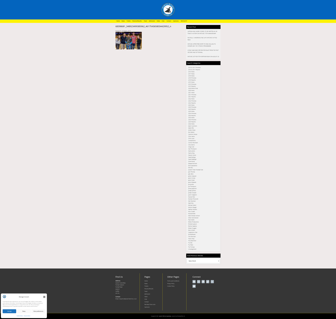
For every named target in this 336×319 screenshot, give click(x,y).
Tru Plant (190, 245)
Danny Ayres (191, 151)
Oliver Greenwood (193, 218)
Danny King (191, 153)
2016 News (191, 72)
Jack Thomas (191, 172)
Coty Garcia (191, 145)
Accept (9, 311)
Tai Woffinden (192, 234)
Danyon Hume (192, 155)
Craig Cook (191, 147)
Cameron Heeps (192, 134)
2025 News (191, 117)
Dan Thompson (192, 149)
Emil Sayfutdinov (192, 165)
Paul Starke (191, 220)
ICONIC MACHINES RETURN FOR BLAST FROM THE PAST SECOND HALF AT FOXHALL (203, 51)
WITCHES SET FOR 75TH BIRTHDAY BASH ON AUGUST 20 (203, 56)
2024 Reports (192, 115)
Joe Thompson (192, 186)
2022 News (191, 99)
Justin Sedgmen (192, 195)
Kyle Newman (192, 201)
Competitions (192, 140)
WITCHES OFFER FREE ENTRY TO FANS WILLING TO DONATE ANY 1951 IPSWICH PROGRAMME (202, 45)
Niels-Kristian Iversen (194, 215)
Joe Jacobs (191, 184)
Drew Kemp (191, 161)
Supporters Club (192, 232)
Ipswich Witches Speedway (165, 316)
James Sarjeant (192, 176)
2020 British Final (193, 88)
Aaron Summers (192, 126)
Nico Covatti (191, 211)
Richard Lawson (192, 224)
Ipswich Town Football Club (195, 170)
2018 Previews (192, 78)
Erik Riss (190, 167)
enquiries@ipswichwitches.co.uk (127, 299)
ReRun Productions (193, 222)
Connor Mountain (193, 142)
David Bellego (192, 157)
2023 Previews (192, 107)
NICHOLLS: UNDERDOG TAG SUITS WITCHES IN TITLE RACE (202, 39)
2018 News (191, 76)
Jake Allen (190, 174)
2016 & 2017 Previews (194, 67)
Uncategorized (192, 249)
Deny (23, 311)
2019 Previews (192, 84)
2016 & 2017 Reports (194, 69)
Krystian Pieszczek (193, 199)
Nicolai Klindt (191, 213)
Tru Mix (190, 243)
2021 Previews (192, 94)
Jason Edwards (192, 182)
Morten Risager (192, 207)
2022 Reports (192, 103)
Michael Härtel (192, 205)
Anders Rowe (191, 130)
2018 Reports (192, 80)
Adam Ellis (191, 128)
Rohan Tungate (192, 228)
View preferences (38, 311)
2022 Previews (192, 101)
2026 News (191, 124)
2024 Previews (192, 113)
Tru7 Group (191, 247)
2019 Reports (192, 86)
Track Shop (191, 238)
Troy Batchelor (192, 240)
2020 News (191, 90)
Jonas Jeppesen (192, 188)
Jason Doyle (191, 180)
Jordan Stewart (192, 193)
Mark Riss (191, 203)
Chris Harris (191, 136)
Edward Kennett (192, 163)
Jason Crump (191, 178)
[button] (44, 297)
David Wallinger (192, 159)
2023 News (191, 105)
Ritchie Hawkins (192, 226)
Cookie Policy (20, 315)
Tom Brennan (192, 236)
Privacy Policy (27, 315)
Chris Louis (191, 138)
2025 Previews (192, 119)
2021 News (191, 92)
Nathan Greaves (192, 209)
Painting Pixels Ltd (181, 316)
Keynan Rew (191, 197)
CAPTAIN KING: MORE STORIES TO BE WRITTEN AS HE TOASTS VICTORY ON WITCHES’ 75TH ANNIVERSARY (202, 32)
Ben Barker (191, 132)
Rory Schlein (191, 230)
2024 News (191, 111)
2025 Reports (192, 122)
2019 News (191, 82)
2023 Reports (192, 109)
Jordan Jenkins (192, 190)
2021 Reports (192, 97)
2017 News (191, 74)
